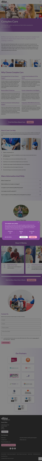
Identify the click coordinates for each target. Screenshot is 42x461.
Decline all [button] (23, 237)
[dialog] (21, 230)
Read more (21, 228)
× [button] (38, 222)
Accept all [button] (33, 237)
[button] (8, 237)
